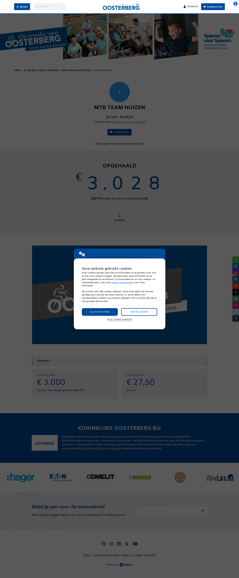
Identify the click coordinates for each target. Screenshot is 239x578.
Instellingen (139, 312)
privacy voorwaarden (123, 282)
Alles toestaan (100, 312)
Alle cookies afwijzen (119, 319)
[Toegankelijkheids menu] (235, 4)
